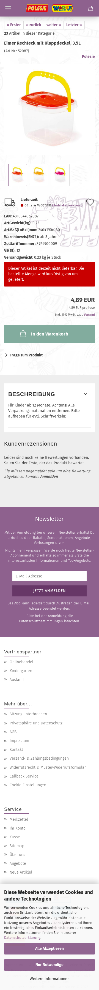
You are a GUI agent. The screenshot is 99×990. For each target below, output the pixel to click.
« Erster (14, 25)
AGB (13, 732)
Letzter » (74, 25)
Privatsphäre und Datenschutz (36, 723)
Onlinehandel (21, 662)
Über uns (17, 854)
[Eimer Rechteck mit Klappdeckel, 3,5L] (49, 104)
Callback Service (24, 776)
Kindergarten (21, 671)
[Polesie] (49, 8)
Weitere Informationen (50, 979)
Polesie (88, 56)
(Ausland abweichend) (67, 205)
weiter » (53, 25)
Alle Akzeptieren (49, 948)
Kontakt (16, 749)
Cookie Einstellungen (28, 785)
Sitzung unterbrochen (28, 714)
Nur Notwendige (49, 964)
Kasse (15, 837)
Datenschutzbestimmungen (41, 621)
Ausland (17, 679)
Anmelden (49, 476)
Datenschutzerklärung (22, 938)
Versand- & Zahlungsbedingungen (39, 758)
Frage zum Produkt (26, 355)
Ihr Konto (18, 828)
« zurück (33, 25)
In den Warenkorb (49, 334)
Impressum (19, 740)
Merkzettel (19, 819)
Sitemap (17, 846)
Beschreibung (31, 394)
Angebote (18, 863)
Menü (8, 8)
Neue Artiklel (21, 872)
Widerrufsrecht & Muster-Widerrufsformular (48, 767)
